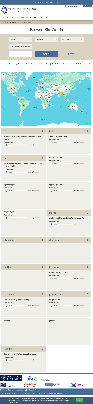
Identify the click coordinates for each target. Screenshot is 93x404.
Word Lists (65, 39)
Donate (44, 17)
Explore (5, 17)
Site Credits (58, 393)
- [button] (3, 77)
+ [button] (3, 74)
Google (89, 125)
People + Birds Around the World (46, 2)
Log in (87, 5)
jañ (5, 158)
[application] (22, 145)
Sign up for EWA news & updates (11, 390)
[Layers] (88, 75)
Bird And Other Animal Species (20, 47)
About (14, 17)
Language (39, 39)
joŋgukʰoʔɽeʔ (56, 294)
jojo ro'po (54, 267)
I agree (79, 400)
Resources (25, 17)
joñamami (9, 294)
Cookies (50, 393)
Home (4, 22)
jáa (5, 131)
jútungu (8, 348)
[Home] (19, 9)
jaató (51, 131)
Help (35, 17)
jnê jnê (52, 212)
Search (46, 53)
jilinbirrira (9, 239)
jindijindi (8, 267)
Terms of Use (13, 402)
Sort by (12, 39)
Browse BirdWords (26, 22)
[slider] (37, 144)
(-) (37, 64)
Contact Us (33, 390)
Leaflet (79, 125)
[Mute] (33, 145)
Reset (71, 54)
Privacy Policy (41, 393)
